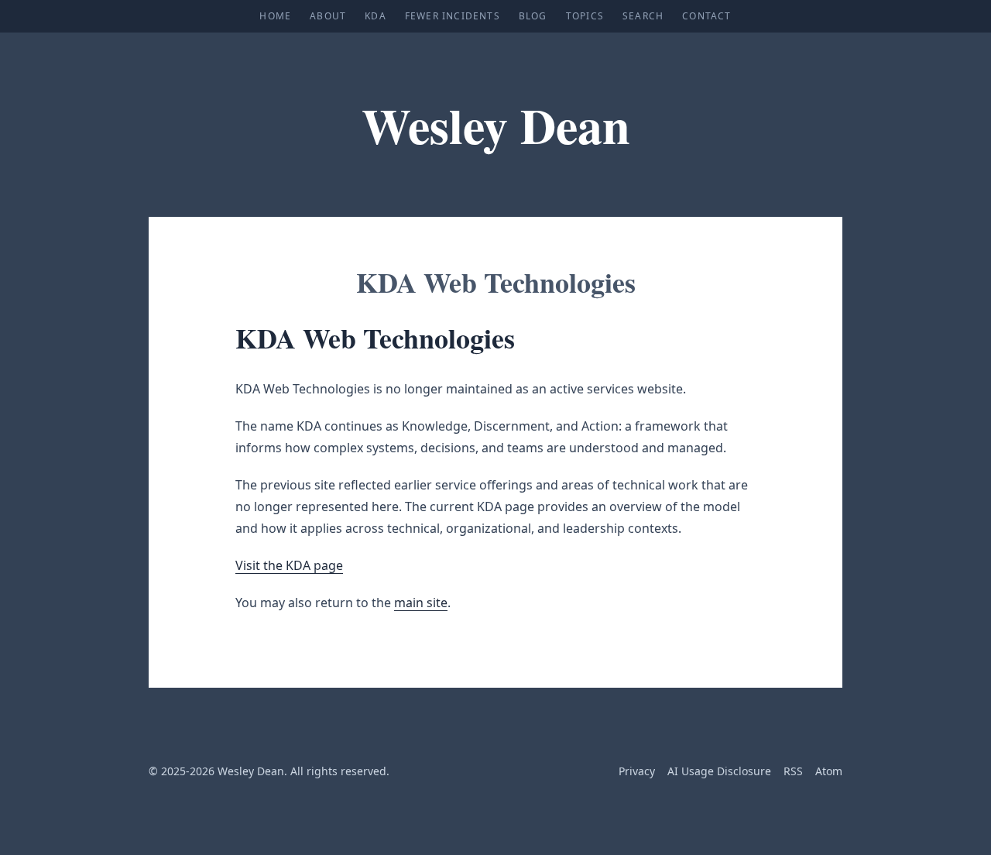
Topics (585, 15)
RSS (793, 771)
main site (420, 602)
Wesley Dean (496, 124)
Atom (828, 771)
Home (275, 15)
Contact (706, 15)
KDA (375, 15)
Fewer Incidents (452, 15)
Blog (533, 15)
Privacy (637, 771)
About (328, 15)
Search (643, 15)
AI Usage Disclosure (719, 771)
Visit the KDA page (289, 565)
